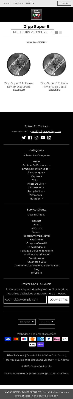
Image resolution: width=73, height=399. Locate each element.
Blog (36, 269)
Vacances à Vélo (36, 261)
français (17, 3)
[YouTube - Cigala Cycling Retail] (43, 137)
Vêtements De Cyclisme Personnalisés (36, 265)
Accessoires (35, 187)
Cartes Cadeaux (36, 246)
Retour (36, 224)
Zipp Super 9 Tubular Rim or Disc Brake (54, 84)
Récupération (35, 191)
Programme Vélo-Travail (36, 235)
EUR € (29, 3)
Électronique (35, 172)
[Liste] (60, 32)
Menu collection (36, 42)
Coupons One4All (36, 243)
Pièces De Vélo (35, 183)
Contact (36, 220)
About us (36, 228)
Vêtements (35, 194)
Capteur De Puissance (35, 165)
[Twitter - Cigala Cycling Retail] (24, 137)
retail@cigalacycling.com (46, 131)
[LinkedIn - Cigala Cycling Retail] (49, 137)
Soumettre (58, 299)
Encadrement (37, 258)
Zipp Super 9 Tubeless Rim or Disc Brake (18, 84)
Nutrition (35, 198)
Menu (36, 161)
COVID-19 (36, 273)
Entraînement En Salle (35, 168)
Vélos (35, 180)
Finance (36, 232)
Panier (65, 3)
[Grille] (56, 32)
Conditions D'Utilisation (36, 254)
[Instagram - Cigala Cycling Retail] (36, 137)
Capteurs (36, 176)
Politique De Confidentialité (36, 250)
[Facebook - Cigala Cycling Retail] (30, 137)
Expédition (36, 239)
